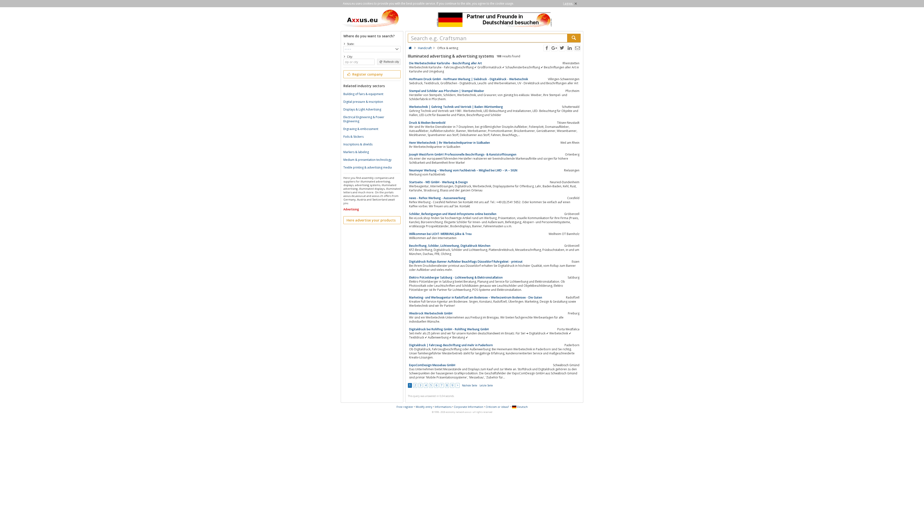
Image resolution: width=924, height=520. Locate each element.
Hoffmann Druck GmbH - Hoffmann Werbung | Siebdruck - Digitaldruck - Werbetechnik (468, 79)
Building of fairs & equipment (363, 94)
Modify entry (424, 407)
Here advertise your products (371, 220)
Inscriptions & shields (357, 144)
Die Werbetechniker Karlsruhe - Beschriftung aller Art (445, 63)
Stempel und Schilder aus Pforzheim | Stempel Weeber (446, 91)
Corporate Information (468, 407)
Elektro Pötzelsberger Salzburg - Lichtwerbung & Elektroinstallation (456, 277)
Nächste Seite (469, 385)
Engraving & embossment (360, 129)
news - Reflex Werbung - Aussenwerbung (437, 198)
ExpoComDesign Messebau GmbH (432, 365)
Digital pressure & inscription (363, 102)
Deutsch (522, 407)
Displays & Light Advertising (362, 109)
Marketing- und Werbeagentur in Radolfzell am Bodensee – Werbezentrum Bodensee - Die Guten (475, 297)
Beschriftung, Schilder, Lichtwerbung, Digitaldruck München (449, 246)
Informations (443, 407)
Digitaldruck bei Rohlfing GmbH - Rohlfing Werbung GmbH (449, 329)
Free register (405, 407)
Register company (367, 74)
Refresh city (391, 62)
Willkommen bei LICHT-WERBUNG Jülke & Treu (440, 234)
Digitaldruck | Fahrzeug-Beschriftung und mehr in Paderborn (451, 345)
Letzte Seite (486, 385)
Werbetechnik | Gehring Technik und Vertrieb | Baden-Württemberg (456, 107)
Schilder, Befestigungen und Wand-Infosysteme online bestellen (452, 214)
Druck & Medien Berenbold (427, 123)
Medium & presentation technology (367, 160)
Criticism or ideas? (497, 407)
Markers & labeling (356, 152)
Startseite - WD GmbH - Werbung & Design (438, 182)
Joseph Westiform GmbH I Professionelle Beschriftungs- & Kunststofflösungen (462, 154)
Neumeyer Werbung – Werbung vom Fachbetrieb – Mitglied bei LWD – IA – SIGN (463, 170)
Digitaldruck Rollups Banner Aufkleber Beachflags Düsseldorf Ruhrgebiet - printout (466, 262)
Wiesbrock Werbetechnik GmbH (430, 313)
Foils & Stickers (353, 137)
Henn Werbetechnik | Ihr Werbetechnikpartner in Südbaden (449, 143)
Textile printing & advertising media (367, 167)
